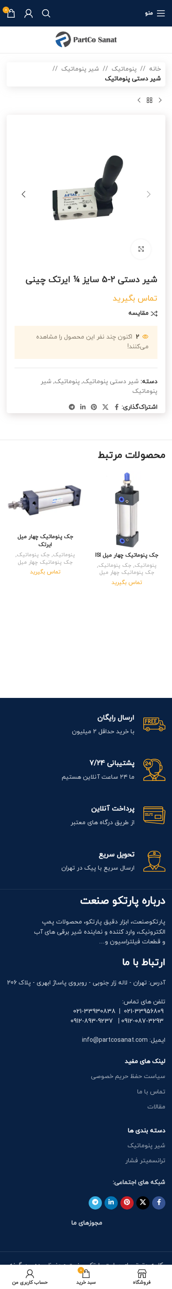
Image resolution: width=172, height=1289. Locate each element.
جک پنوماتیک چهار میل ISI (126, 555)
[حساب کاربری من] (28, 13)
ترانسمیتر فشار (145, 1161)
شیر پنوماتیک (80, 69)
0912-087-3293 (142, 1021)
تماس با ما (151, 1092)
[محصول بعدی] (139, 100)
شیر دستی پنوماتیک (133, 79)
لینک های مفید (145, 1061)
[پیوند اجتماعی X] (105, 407)
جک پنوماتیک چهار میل (126, 572)
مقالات (156, 1107)
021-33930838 (94, 1011)
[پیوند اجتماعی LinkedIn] (83, 407)
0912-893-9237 (92, 1021)
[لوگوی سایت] (86, 39)
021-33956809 (144, 1011)
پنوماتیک (124, 69)
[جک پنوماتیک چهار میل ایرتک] (45, 500)
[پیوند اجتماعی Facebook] (116, 407)
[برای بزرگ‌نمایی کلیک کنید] (141, 249)
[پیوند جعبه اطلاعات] (86, 725)
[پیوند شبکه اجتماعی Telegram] (72, 407)
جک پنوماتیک (114, 565)
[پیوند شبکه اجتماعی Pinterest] (94, 407)
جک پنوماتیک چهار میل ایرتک (45, 541)
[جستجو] (46, 13)
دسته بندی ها (146, 1131)
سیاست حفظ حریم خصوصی (128, 1076)
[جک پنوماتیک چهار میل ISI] (126, 509)
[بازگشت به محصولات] (149, 100)
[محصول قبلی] (160, 100)
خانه (155, 69)
